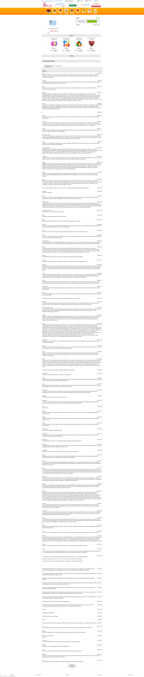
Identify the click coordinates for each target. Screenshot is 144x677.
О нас (54, 0)
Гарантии (50, 0)
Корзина (97, 3)
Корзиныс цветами (72, 13)
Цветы (77, 12)
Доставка (46, 0)
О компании (99, 674)
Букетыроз (60, 13)
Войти (70, 3)
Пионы (49, 12)
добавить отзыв (72, 666)
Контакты (60, 0)
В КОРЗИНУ (92, 21)
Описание (48, 66)
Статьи (56, 0)
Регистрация (74, 3)
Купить (55, 50)
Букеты (54, 12)
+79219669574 (81, 0)
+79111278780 (89, 0)
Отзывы (72, 5)
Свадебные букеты (95, 13)
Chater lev (97, 0)
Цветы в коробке (66, 13)
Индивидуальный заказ (96, 6)
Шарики (84, 12)
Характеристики (58, 66)
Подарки (89, 12)
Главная (43, 0)
